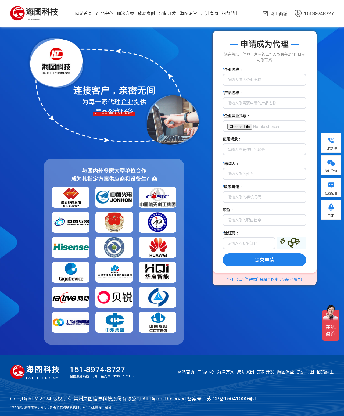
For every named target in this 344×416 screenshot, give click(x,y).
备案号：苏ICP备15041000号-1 (222, 398)
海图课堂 (285, 371)
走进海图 (305, 371)
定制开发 (265, 371)
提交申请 (264, 260)
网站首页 (186, 371)
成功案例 (245, 371)
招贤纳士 (325, 371)
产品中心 (205, 371)
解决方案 (225, 371)
